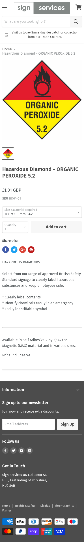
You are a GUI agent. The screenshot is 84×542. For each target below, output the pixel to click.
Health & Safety (25, 505)
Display (45, 505)
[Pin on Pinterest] (31, 249)
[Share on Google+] (22, 249)
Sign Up (68, 424)
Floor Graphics (64, 505)
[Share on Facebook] (5, 249)
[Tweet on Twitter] (14, 249)
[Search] (76, 21)
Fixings (6, 510)
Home (7, 49)
